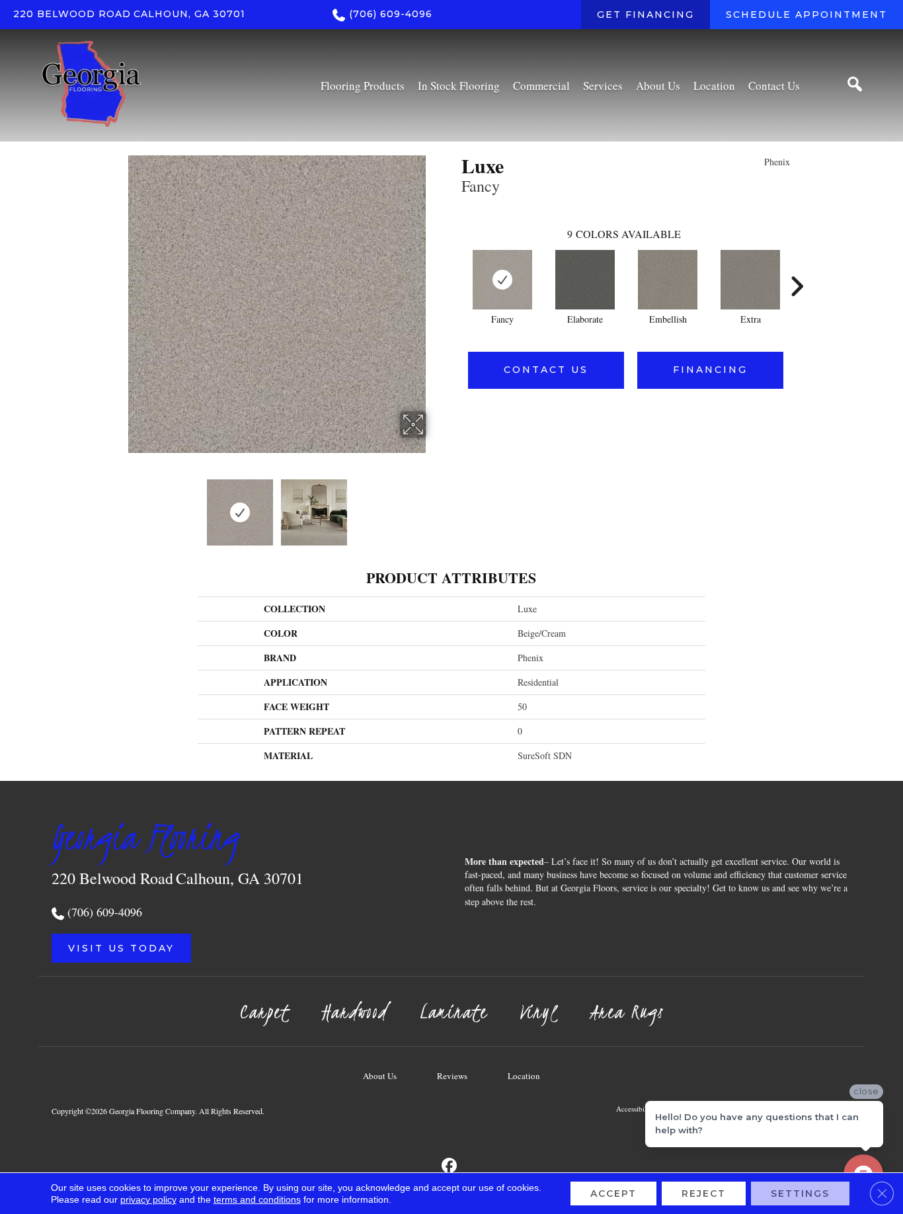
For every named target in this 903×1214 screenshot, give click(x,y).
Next (435, 505)
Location (524, 1076)
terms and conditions (257, 1199)
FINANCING (710, 370)
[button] (121, 948)
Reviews (452, 1076)
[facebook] (449, 1166)
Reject (704, 1193)
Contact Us (546, 370)
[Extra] (750, 280)
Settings (800, 1193)
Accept (613, 1193)
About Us (380, 1076)
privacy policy (148, 1199)
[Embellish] (668, 280)
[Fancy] (502, 280)
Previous (119, 505)
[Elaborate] (585, 280)
